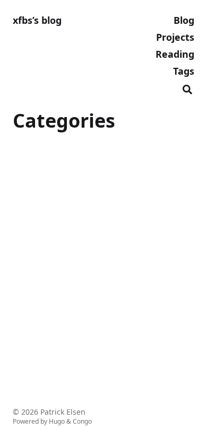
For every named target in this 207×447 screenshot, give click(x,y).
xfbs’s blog (37, 20)
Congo (82, 421)
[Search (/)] (187, 88)
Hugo (57, 421)
